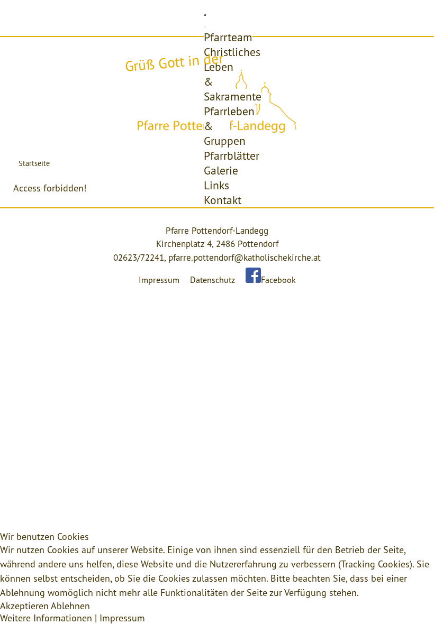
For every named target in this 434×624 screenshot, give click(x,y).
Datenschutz (212, 279)
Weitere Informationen (46, 618)
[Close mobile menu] (205, 27)
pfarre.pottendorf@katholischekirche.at (244, 257)
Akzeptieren (24, 606)
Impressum (159, 279)
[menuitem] (228, 37)
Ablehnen (70, 606)
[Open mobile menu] (205, 15)
